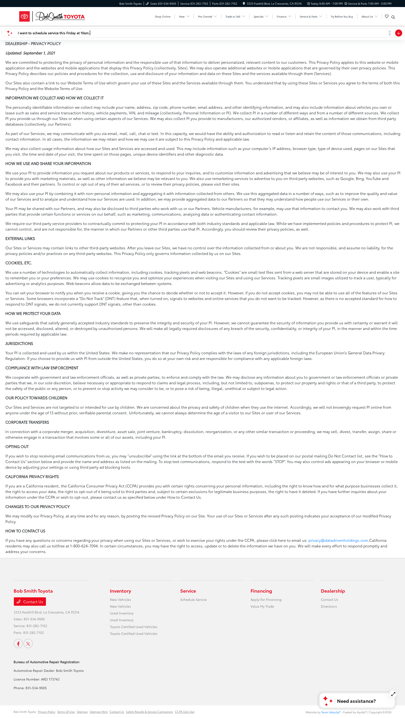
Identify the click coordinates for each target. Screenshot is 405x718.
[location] (244, 3)
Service (188, 590)
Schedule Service (193, 599)
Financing (261, 590)
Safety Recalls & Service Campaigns (149, 712)
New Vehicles (120, 599)
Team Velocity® (331, 712)
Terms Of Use (66, 712)
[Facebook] (18, 643)
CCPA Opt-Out (184, 712)
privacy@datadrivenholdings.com (338, 540)
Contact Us (32, 601)
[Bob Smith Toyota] (54, 15)
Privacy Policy (46, 712)
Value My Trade (262, 606)
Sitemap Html (99, 712)
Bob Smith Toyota (25, 712)
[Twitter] (28, 643)
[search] (393, 17)
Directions (329, 606)
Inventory (120, 590)
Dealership (333, 590)
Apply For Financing (266, 599)
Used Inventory (122, 613)
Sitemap (82, 712)
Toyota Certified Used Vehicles (134, 626)
